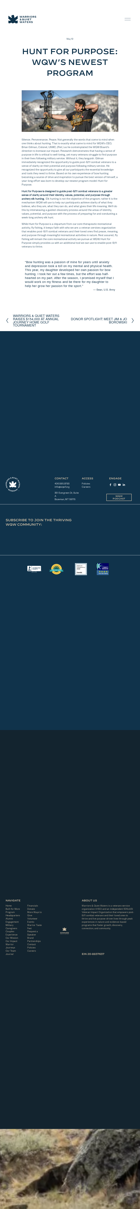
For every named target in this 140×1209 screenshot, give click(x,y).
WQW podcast (119, 497)
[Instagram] (115, 484)
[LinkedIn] (123, 484)
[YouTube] (119, 484)
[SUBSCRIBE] (93, 533)
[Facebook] (110, 484)
